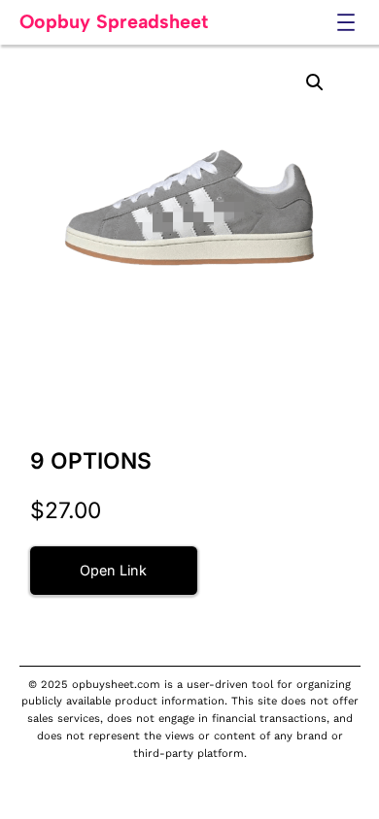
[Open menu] (346, 22)
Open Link (113, 570)
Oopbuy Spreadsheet (113, 21)
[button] (314, 82)
